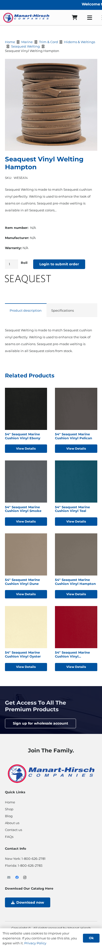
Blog (9, 816)
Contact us (13, 830)
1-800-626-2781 (34, 859)
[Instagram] (25, 878)
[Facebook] (17, 878)
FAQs (9, 837)
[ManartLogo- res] (51, 773)
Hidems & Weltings (79, 42)
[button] (90, 17)
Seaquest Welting (25, 46)
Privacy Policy (35, 943)
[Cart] (74, 17)
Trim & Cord (48, 42)
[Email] (9, 878)
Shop (9, 809)
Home (10, 42)
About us (12, 823)
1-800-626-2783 (30, 865)
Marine (27, 42)
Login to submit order (59, 264)
